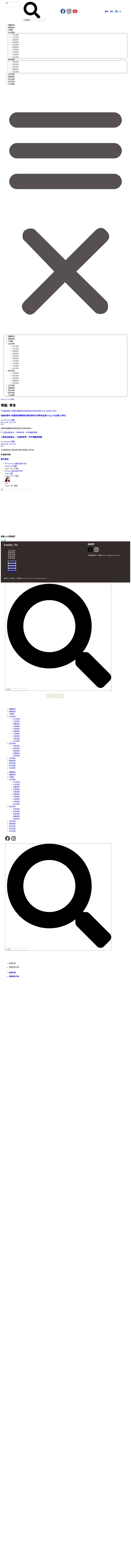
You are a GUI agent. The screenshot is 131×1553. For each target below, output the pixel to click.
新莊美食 (15, 67)
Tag (8, 399)
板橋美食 (15, 69)
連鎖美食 (11, 339)
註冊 (106, 11)
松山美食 (15, 57)
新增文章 (12, 963)
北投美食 (15, 45)
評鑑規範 (11, 556)
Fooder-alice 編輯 (9, 420)
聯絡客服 (11, 558)
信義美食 (15, 40)
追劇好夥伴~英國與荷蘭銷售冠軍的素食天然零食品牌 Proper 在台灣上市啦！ (34, 415)
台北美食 (11, 32)
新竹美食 (11, 393)
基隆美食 (11, 388)
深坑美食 (15, 72)
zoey (6, 483)
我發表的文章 (14, 967)
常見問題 (11, 551)
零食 (12, 399)
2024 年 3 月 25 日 (9, 422)
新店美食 (15, 64)
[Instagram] (69, 11)
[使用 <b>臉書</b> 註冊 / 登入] (116, 11)
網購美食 (11, 336)
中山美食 (15, 35)
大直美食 (15, 54)
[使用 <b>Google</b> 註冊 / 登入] (120, 11)
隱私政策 (11, 554)
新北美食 (11, 59)
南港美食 (15, 47)
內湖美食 (15, 42)
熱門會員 (5, 459)
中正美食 (15, 37)
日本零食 (11, 84)
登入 (111, 11)
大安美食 (15, 52)
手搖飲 (10, 341)
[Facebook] (63, 11)
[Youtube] (75, 11)
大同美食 (15, 50)
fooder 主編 (9, 473)
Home (3, 399)
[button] (65, 210)
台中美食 (11, 385)
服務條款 (11, 553)
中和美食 (15, 62)
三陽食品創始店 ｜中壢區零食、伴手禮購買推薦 (21, 437)
